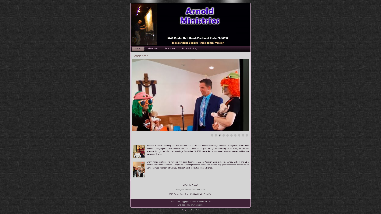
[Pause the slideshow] (240, 95)
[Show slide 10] (247, 135)
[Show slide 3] (220, 135)
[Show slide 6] (231, 135)
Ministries (153, 48)
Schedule (170, 48)
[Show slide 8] (239, 135)
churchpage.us (197, 205)
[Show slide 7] (235, 135)
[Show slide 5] (227, 135)
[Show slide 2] (216, 135)
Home (138, 48)
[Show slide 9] (243, 135)
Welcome (141, 56)
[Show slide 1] (212, 135)
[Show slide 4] (223, 135)
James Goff (195, 210)
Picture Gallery (189, 48)
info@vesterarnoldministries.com (190, 189)
